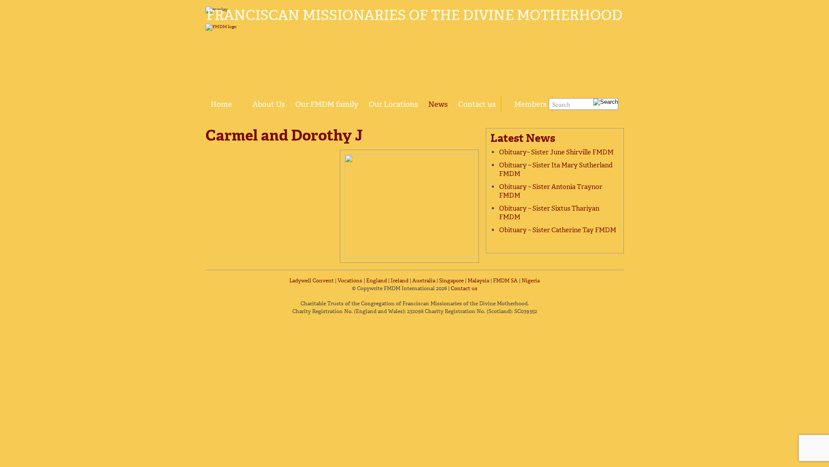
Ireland (399, 280)
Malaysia (478, 280)
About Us (269, 104)
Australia (423, 280)
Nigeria (531, 280)
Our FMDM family (326, 104)
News (438, 104)
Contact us (477, 104)
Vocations (350, 280)
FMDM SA (505, 280)
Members (530, 104)
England (376, 280)
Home (221, 104)
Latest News (522, 138)
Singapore (451, 280)
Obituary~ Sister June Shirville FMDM (556, 152)
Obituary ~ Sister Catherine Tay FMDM (557, 230)
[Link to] (242, 99)
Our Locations (393, 104)
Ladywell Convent (311, 280)
